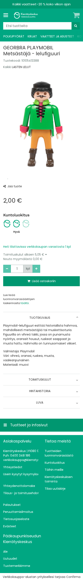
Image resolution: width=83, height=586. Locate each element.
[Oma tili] (69, 15)
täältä (25, 303)
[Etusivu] (26, 15)
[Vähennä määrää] (7, 269)
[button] (41, 256)
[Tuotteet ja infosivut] (7, 15)
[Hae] (76, 26)
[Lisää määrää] (36, 269)
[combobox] (41, 26)
